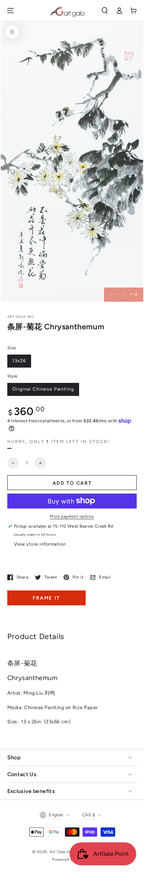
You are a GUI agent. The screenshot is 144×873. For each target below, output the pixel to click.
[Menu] (10, 10)
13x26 (19, 360)
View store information (40, 544)
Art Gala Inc (61, 851)
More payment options (72, 516)
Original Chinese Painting (43, 389)
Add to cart (72, 483)
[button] (105, 10)
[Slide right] (133, 295)
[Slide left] (114, 295)
